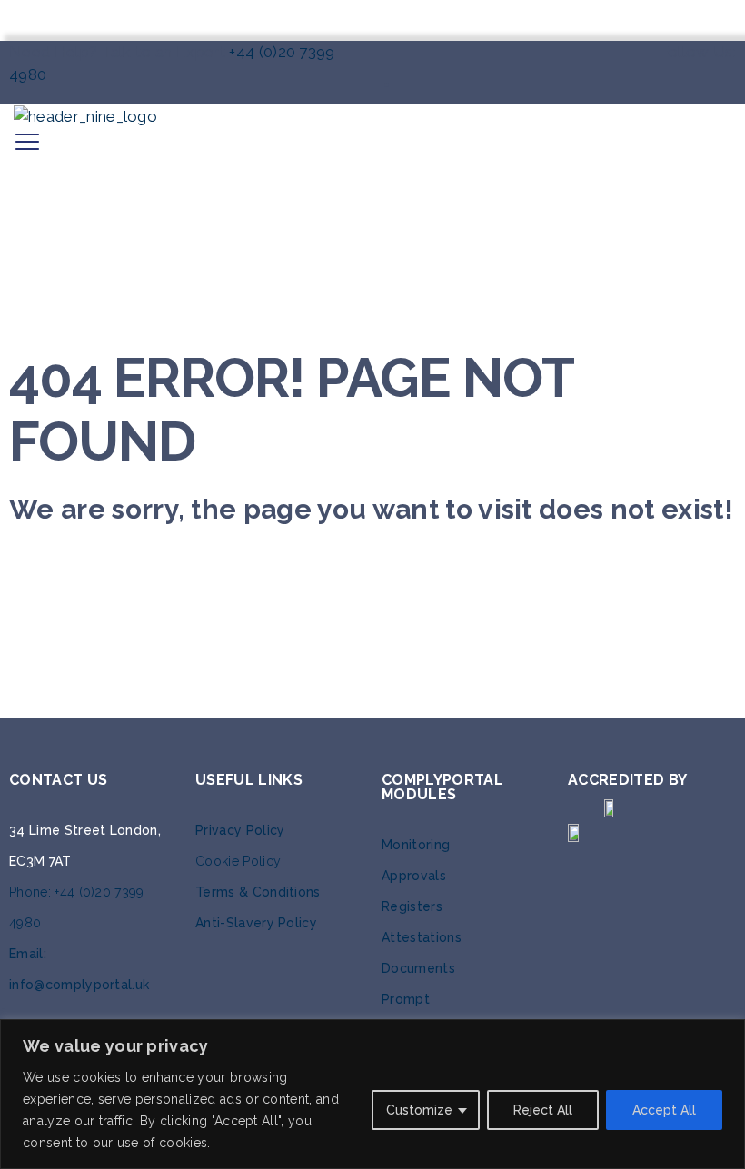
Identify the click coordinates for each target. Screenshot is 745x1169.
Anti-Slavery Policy (256, 923)
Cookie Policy (238, 861)
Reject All (542, 1110)
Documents (418, 968)
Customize (419, 1110)
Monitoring (416, 844)
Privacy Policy (239, 830)
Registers (412, 906)
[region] (372, 1094)
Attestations (422, 937)
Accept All (664, 1110)
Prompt (406, 999)
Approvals (414, 875)
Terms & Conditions (258, 892)
